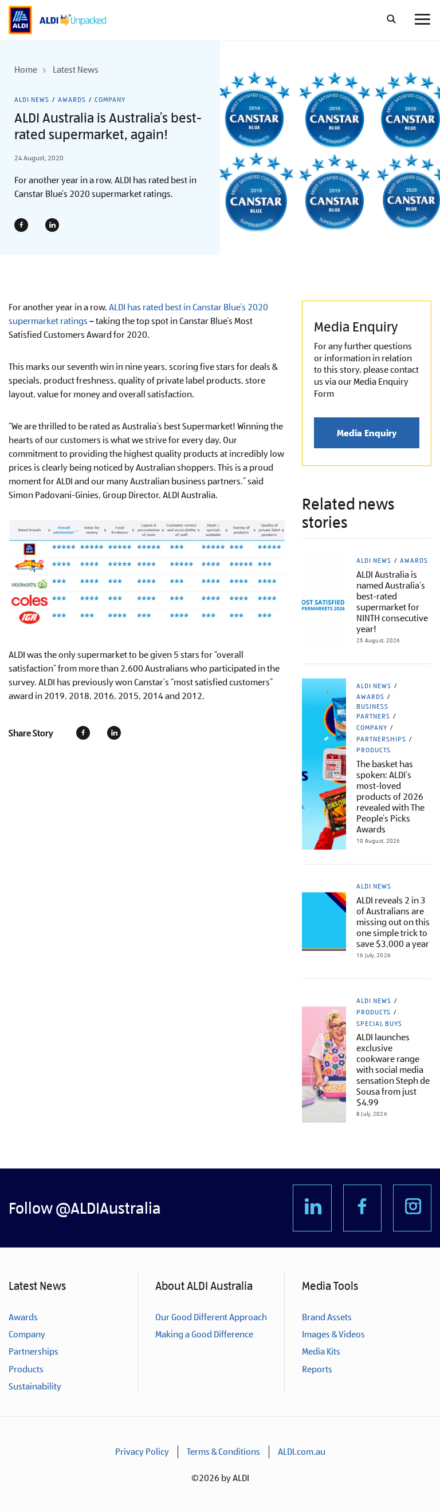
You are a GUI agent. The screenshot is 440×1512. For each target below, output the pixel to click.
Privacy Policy (142, 1451)
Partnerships (381, 739)
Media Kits (321, 1351)
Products (373, 750)
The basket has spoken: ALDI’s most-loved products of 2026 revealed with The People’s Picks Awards (390, 797)
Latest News (76, 69)
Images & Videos (333, 1334)
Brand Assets (327, 1317)
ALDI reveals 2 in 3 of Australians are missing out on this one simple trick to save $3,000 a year (393, 922)
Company (110, 100)
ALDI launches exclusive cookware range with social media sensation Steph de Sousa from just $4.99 (393, 1070)
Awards (72, 100)
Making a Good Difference (204, 1334)
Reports (317, 1369)
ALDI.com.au (301, 1451)
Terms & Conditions (223, 1451)
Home (25, 69)
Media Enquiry (366, 433)
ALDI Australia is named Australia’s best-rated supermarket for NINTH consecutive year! (392, 601)
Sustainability (35, 1386)
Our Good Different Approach (211, 1317)
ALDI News (31, 100)
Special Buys (379, 1024)
